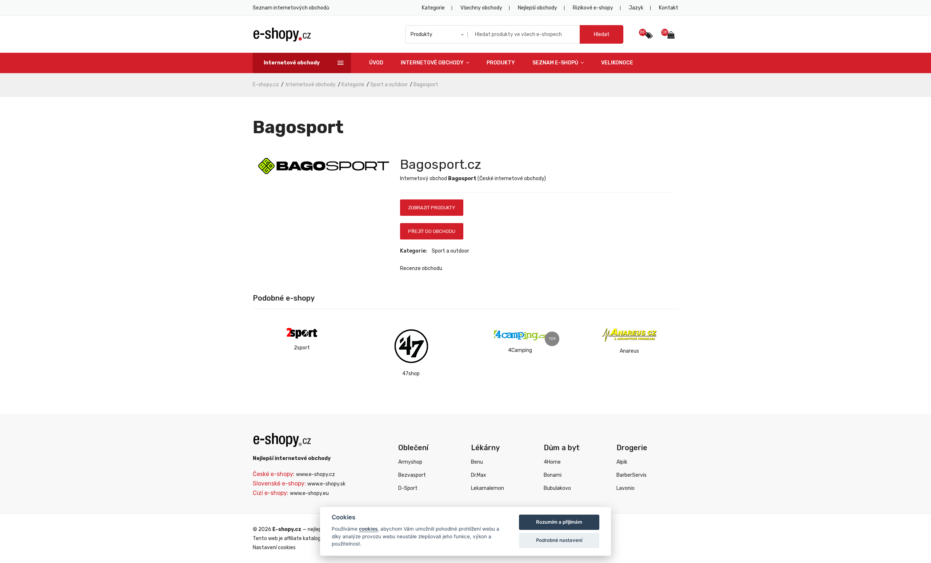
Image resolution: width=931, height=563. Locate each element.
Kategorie (433, 8)
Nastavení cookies (274, 547)
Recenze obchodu (421, 268)
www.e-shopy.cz (315, 474)
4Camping (520, 350)
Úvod (376, 63)
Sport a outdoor (389, 85)
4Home (552, 462)
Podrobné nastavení (559, 540)
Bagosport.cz (440, 164)
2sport (302, 348)
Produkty (501, 63)
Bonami (553, 475)
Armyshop (410, 462)
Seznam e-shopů (555, 63)
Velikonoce (617, 63)
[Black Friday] (649, 35)
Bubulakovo (557, 488)
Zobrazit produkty (431, 207)
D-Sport (407, 488)
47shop (411, 373)
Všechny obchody (481, 8)
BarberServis (631, 475)
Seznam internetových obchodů (291, 8)
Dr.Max (478, 475)
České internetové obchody (511, 178)
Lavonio (625, 488)
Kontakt (668, 8)
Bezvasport (412, 475)
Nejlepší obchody (537, 8)
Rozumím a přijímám (559, 522)
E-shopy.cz (266, 85)
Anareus (629, 351)
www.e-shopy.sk (326, 484)
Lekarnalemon (487, 488)
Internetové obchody (433, 63)
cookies (368, 529)
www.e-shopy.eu (309, 493)
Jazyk (636, 8)
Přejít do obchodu (431, 231)
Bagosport (425, 85)
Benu (477, 462)
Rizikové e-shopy (593, 8)
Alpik (621, 462)
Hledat (602, 34)
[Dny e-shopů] (672, 35)
